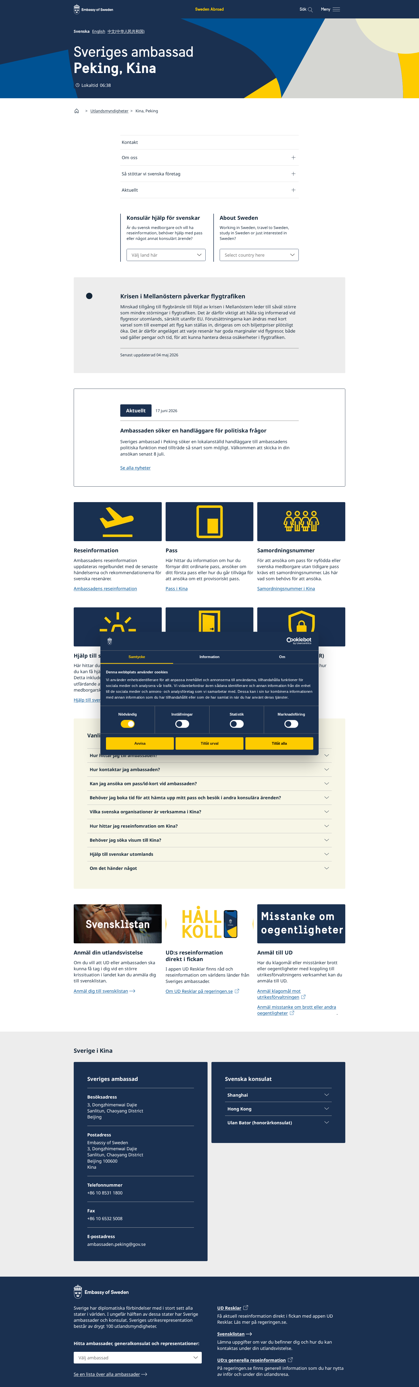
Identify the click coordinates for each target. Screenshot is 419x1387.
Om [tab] (282, 657)
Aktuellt (130, 190)
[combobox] (166, 255)
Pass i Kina (177, 588)
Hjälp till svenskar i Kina (98, 700)
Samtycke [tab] (137, 657)
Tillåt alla (279, 743)
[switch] (182, 724)
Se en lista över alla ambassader (107, 1374)
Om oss (129, 157)
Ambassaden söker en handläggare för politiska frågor (193, 430)
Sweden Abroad (209, 9)
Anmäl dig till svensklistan (101, 991)
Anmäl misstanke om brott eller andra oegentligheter (296, 1010)
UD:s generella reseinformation (251, 1360)
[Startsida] (78, 111)
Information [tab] (209, 657)
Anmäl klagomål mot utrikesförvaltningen (279, 994)
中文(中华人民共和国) (126, 31)
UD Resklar (229, 1308)
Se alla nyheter (135, 468)
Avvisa (139, 743)
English (98, 31)
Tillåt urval (209, 743)
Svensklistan (231, 1334)
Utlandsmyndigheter (109, 111)
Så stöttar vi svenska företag (151, 174)
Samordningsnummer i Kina (286, 588)
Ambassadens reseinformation (105, 588)
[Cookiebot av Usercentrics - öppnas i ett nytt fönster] (292, 641)
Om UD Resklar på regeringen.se (199, 991)
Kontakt (130, 142)
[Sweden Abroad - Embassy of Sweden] (98, 9)
